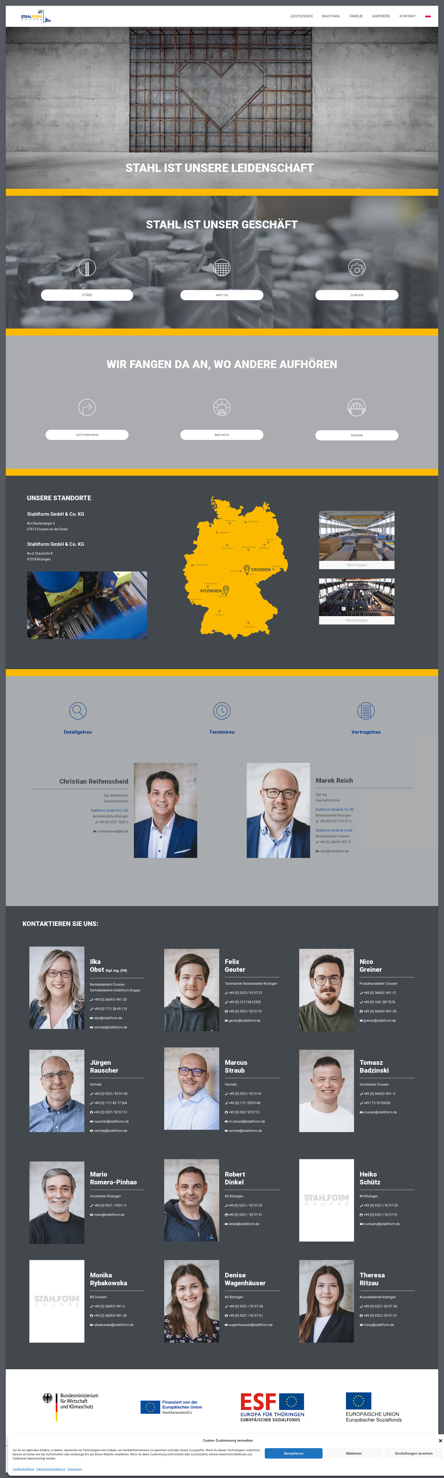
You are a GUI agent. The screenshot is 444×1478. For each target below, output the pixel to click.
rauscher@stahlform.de (111, 1121)
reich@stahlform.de (334, 851)
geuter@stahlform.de (244, 1020)
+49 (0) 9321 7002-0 (113, 822)
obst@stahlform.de (108, 1018)
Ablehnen (354, 1453)
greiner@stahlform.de (380, 1020)
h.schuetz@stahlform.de (382, 1224)
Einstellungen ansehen (414, 1453)
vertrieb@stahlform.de (110, 1027)
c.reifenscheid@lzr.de (112, 831)
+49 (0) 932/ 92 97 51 (244, 1112)
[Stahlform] (36, 16)
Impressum (75, 1469)
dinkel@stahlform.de (244, 1224)
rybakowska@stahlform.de (113, 1325)
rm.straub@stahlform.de (247, 1121)
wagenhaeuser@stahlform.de (251, 1325)
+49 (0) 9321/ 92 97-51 (245, 1011)
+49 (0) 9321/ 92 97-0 (335, 821)
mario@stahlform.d (108, 1215)
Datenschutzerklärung (51, 1469)
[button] (440, 1440)
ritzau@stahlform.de (379, 1325)
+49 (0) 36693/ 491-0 (335, 842)
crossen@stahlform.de (380, 1112)
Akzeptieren (294, 1453)
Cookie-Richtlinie (23, 1469)
